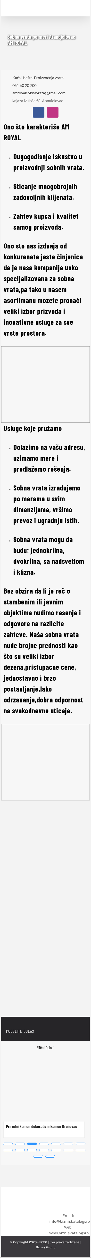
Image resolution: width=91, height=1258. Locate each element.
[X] (50, 1031)
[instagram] (52, 112)
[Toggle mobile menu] (80, 7)
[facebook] (38, 112)
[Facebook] (40, 1031)
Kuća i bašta (22, 77)
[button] (8, 1143)
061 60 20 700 (24, 85)
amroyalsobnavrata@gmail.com (39, 92)
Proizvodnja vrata (49, 77)
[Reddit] (59, 1031)
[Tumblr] (69, 1031)
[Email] (79, 1031)
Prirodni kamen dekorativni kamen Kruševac (41, 1126)
